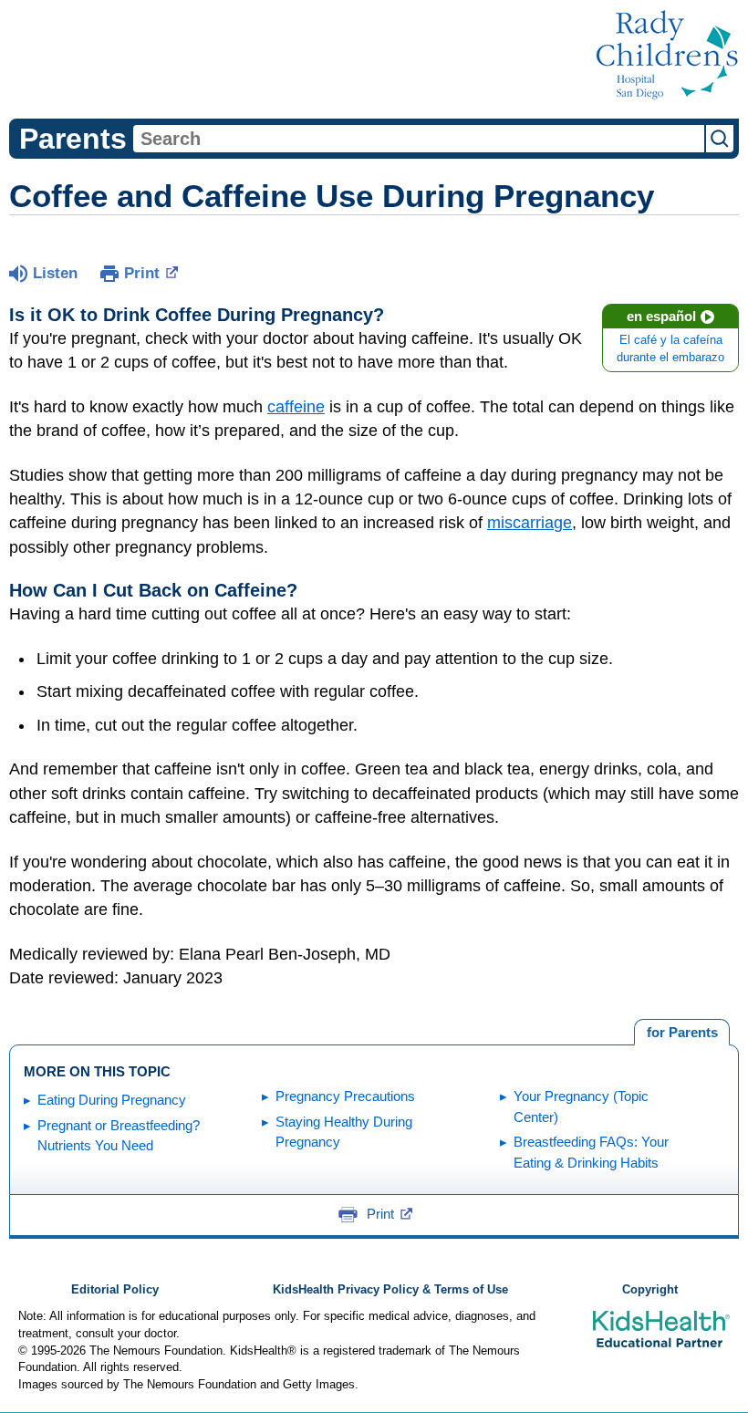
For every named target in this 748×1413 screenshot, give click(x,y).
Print (142, 273)
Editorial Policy (115, 1289)
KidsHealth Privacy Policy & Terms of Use (390, 1289)
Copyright (650, 1289)
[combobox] (418, 138)
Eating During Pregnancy (111, 1099)
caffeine (296, 407)
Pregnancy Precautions (345, 1096)
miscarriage (529, 523)
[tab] (682, 1032)
